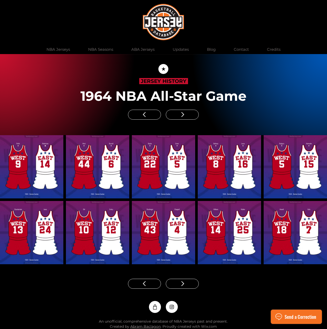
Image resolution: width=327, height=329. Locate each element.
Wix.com (209, 326)
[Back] (163, 69)
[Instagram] (172, 307)
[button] (58, 49)
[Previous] (144, 115)
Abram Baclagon (145, 326)
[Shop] (155, 307)
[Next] (182, 115)
